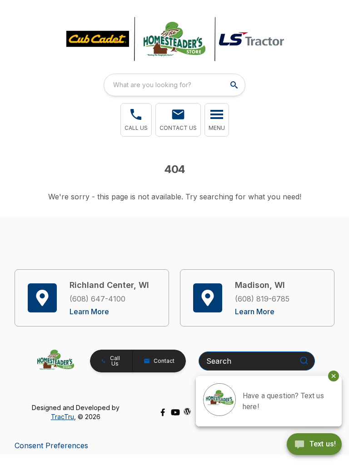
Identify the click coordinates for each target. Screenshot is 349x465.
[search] (235, 84)
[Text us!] (314, 445)
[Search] (304, 360)
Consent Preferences (51, 445)
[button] (136, 120)
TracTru (62, 416)
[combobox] (174, 85)
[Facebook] (162, 412)
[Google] (187, 411)
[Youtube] (175, 412)
